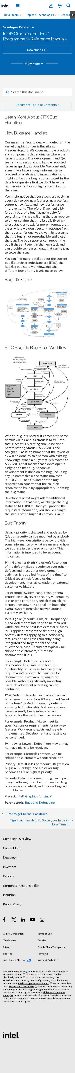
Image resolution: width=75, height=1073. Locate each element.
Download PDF (37, 50)
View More (32, 64)
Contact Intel (12, 848)
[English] (60, 5)
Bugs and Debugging (40, 803)
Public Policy (12, 904)
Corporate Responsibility (21, 886)
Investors (9, 867)
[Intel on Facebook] (4, 920)
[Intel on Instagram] (42, 920)
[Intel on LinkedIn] (23, 920)
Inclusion (9, 895)
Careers (8, 876)
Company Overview (17, 839)
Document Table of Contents (36, 105)
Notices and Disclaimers (21, 986)
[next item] (72, 15)
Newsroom (10, 858)
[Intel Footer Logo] (11, 1035)
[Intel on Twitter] (14, 920)
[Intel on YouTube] (33, 920)
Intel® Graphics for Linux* (34, 796)
